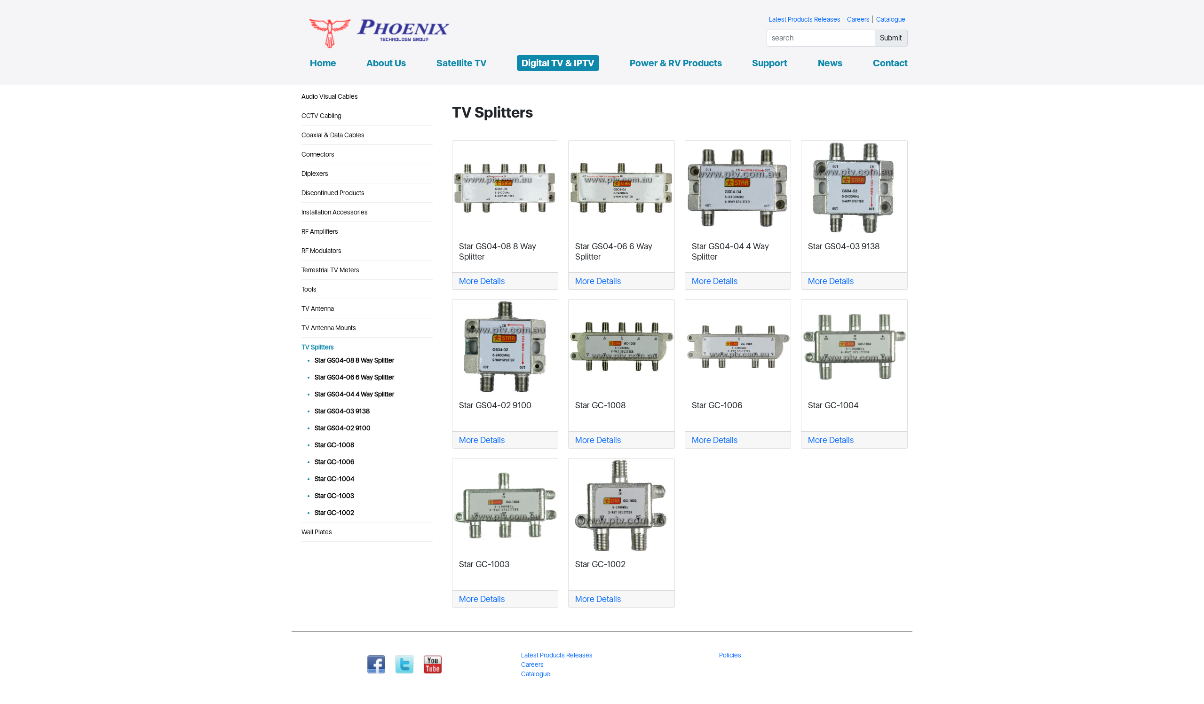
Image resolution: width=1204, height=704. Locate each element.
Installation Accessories (334, 212)
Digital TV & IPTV (558, 63)
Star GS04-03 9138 (342, 411)
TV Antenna (317, 308)
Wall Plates (316, 532)
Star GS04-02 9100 (343, 428)
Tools (309, 289)
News (830, 63)
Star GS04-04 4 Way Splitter (354, 394)
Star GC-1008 (334, 445)
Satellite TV (461, 63)
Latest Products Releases (804, 19)
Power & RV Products (676, 63)
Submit (891, 37)
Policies (730, 655)
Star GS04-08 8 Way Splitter (354, 360)
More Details (482, 281)
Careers (858, 19)
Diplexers (314, 173)
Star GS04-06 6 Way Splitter (354, 377)
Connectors (317, 154)
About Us (386, 63)
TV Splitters (317, 347)
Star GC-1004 (334, 479)
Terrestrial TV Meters (330, 270)
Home (323, 63)
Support (769, 63)
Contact (890, 63)
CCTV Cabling (321, 115)
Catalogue (890, 19)
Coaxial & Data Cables (332, 135)
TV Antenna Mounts (328, 328)
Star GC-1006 (334, 462)
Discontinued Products (332, 193)
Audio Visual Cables (329, 96)
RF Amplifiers (319, 231)
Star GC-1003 (334, 495)
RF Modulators (321, 250)
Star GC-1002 (334, 512)
